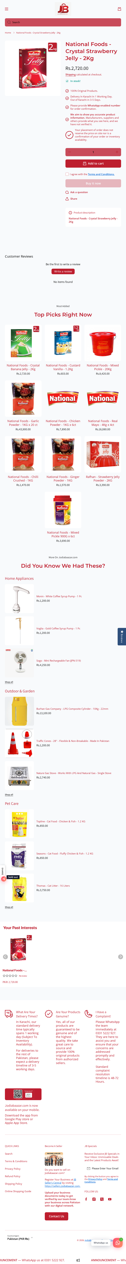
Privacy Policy (13, 1168)
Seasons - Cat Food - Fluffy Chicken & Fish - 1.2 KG (64, 853)
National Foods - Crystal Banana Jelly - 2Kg (23, 367)
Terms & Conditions (16, 1161)
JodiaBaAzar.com (93, 1240)
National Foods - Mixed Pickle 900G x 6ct (63, 534)
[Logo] (63, 9)
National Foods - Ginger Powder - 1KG (63, 478)
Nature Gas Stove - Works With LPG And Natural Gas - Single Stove (73, 773)
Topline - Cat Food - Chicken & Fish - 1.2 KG (60, 821)
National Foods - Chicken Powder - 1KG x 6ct (63, 423)
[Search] (8, 22)
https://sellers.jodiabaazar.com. (62, 1186)
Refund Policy (12, 1176)
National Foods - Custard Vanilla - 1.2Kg (63, 367)
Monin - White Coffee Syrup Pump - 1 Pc (59, 596)
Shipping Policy (13, 1183)
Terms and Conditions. (101, 174)
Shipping (70, 74)
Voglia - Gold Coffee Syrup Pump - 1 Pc (58, 628)
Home (8, 32)
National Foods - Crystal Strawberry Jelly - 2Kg (15, 970)
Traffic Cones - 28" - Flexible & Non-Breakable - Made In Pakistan (72, 741)
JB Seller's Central (60, 1181)
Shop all (9, 682)
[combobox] (63, 22)
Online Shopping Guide (18, 1191)
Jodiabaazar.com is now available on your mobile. (22, 1107)
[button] (119, 9)
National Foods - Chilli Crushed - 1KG (23, 478)
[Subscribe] (117, 1168)
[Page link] (23, 1094)
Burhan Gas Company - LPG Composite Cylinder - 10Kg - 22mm (72, 709)
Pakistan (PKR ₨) (18, 1239)
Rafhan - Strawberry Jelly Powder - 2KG (103, 478)
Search (8, 1153)
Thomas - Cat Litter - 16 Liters (53, 885)
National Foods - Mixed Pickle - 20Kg (103, 367)
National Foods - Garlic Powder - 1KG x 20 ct (23, 423)
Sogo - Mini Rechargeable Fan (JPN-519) (58, 660)
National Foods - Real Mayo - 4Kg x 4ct (103, 423)
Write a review (63, 271)
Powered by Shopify (111, 1240)
